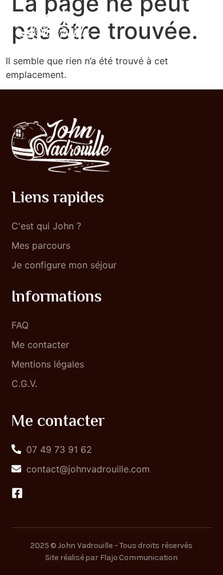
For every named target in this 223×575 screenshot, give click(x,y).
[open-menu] (199, 27)
